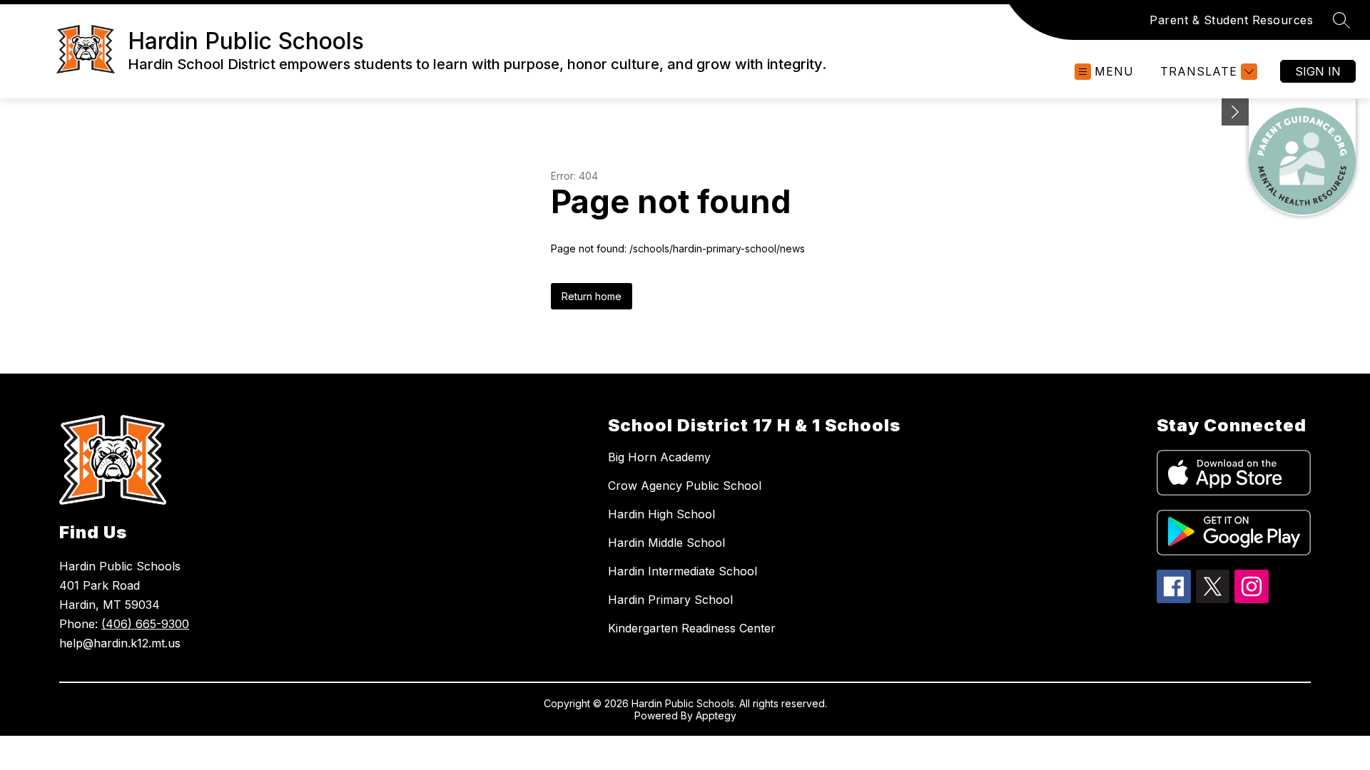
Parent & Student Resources (1231, 20)
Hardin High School (661, 514)
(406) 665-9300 (145, 624)
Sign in (1318, 71)
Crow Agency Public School (684, 485)
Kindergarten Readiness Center (692, 628)
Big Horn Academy (659, 457)
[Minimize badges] (1235, 111)
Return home (591, 296)
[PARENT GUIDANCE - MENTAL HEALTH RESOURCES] (1302, 157)
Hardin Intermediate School (682, 571)
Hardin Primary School (670, 599)
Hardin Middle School (666, 542)
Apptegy (716, 715)
